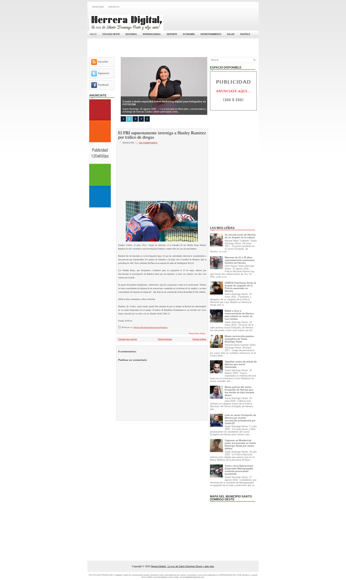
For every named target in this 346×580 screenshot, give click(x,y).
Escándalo (145, 327)
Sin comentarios (148, 143)
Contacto (113, 7)
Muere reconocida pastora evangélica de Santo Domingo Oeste (239, 339)
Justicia (164, 327)
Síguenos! (103, 73)
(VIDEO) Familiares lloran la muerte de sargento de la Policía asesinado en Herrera (240, 287)
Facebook (103, 84)
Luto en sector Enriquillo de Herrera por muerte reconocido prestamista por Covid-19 (240, 419)
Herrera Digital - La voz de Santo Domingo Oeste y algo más (182, 566)
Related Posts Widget (197, 334)
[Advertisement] (214, 20)
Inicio (93, 34)
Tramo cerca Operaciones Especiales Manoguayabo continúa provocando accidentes (239, 469)
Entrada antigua (199, 339)
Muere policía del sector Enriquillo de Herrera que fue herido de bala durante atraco (239, 391)
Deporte (137, 327)
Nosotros (98, 7)
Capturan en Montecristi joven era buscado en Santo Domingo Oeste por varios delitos (240, 444)
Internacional (155, 327)
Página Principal (165, 339)
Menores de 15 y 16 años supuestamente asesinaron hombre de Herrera (240, 260)
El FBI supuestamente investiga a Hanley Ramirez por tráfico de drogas (162, 134)
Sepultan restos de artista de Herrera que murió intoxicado (241, 364)
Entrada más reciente (127, 339)
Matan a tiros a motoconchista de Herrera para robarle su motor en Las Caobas (239, 314)
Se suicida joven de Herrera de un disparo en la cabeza (240, 236)
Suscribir (103, 61)
